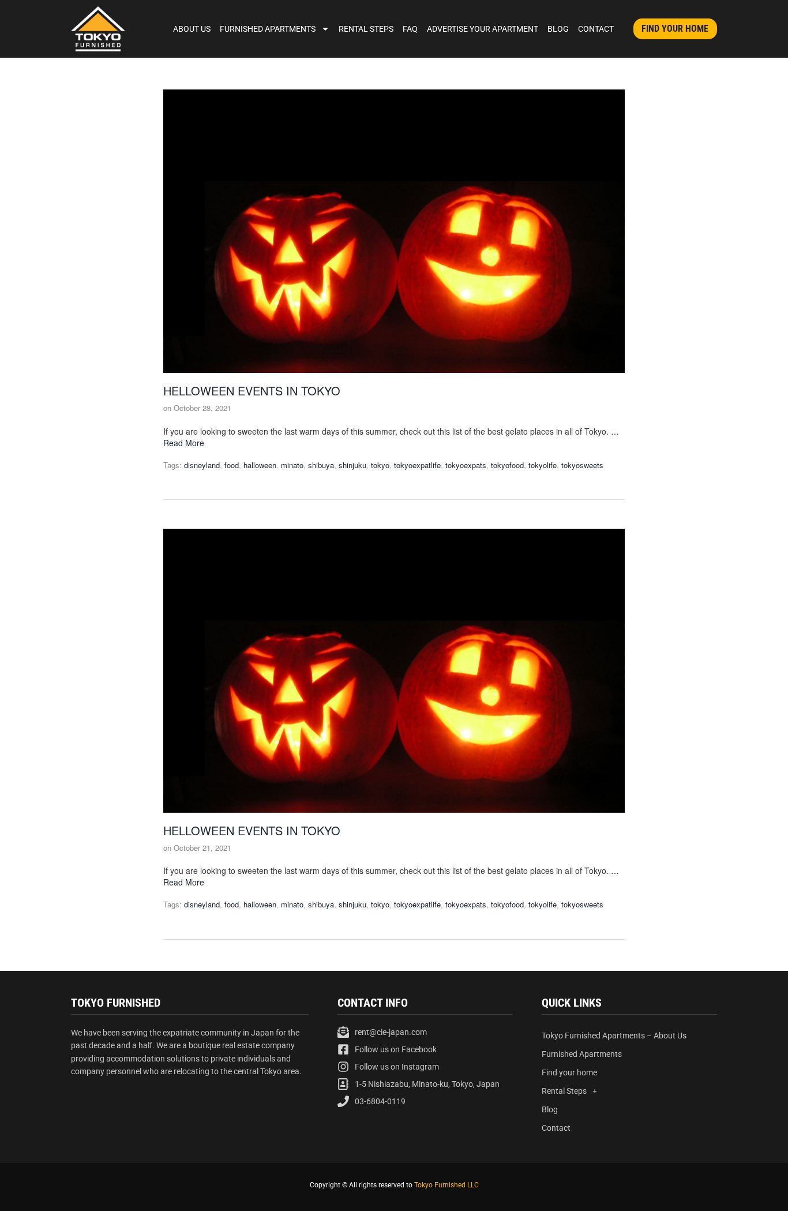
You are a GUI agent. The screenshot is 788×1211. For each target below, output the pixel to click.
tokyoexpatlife (417, 464)
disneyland (202, 464)
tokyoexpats (465, 464)
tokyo (380, 464)
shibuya (321, 464)
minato (292, 464)
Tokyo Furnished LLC (446, 1185)
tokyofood (507, 464)
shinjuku (352, 464)
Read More (183, 442)
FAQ (410, 28)
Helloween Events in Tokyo (251, 390)
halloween (259, 464)
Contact (596, 28)
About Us (192, 28)
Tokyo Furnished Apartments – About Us (614, 1035)
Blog (558, 28)
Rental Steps (366, 28)
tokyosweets (582, 464)
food (231, 464)
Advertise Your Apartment (482, 28)
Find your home (569, 1072)
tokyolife (542, 464)
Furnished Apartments (268, 28)
